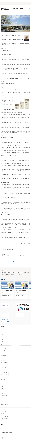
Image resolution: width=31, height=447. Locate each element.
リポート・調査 (3, 408)
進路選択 (3, 274)
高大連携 (9, 272)
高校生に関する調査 (3, 411)
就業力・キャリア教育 (4, 12)
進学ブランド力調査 (4, 272)
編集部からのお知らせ (4, 381)
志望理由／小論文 (3, 369)
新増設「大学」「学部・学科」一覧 (5, 421)
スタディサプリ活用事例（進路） (5, 372)
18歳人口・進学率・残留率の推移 (5, 418)
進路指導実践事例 (3, 355)
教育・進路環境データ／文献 (4, 353)
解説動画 (2, 383)
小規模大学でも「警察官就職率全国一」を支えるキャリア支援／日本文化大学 (12, 255)
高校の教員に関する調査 (4, 413)
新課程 (18, 272)
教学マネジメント (8, 274)
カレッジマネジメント (4, 427)
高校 (1, 344)
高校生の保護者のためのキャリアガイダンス (6, 432)
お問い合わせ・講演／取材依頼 (5, 439)
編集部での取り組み (3, 379)
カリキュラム (13, 272)
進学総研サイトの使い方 (4, 438)
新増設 (25, 272)
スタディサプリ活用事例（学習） (5, 374)
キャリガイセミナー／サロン (4, 350)
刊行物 (2, 424)
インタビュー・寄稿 (3, 348)
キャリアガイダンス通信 (4, 377)
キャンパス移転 (18, 274)
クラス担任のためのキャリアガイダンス (6, 430)
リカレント (13, 274)
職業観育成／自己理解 (4, 365)
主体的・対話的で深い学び (4, 362)
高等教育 (2, 326)
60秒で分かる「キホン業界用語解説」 (6, 404)
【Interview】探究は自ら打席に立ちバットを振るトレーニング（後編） (7, 291)
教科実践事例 (3, 360)
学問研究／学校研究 (3, 367)
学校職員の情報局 (4, 400)
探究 (28, 272)
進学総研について (3, 437)
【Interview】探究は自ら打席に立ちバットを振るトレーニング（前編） (21, 291)
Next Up (2, 402)
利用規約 (2, 442)
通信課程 (22, 274)
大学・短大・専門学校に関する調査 (5, 416)
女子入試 (21, 272)
